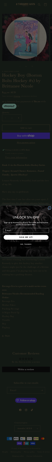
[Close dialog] (49, 208)
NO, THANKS (26, 244)
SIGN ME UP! (26, 237)
